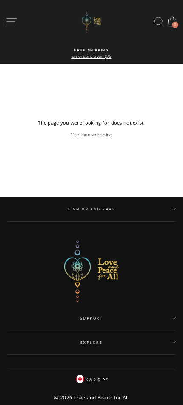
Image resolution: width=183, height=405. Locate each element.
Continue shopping (92, 135)
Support (91, 318)
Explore (91, 342)
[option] (91, 54)
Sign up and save (92, 209)
